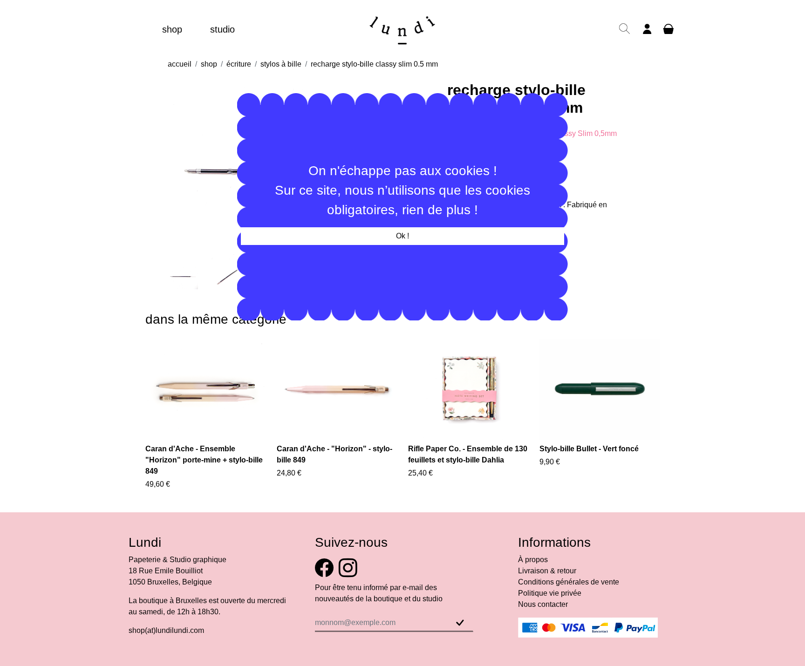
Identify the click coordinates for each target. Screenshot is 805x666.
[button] (624, 33)
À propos (533, 560)
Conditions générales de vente (568, 582)
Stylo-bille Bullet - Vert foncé (589, 449)
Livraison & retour (547, 571)
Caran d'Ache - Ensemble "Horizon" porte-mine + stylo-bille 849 (204, 460)
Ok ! (402, 236)
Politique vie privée (549, 593)
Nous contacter (543, 604)
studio (222, 29)
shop (172, 29)
